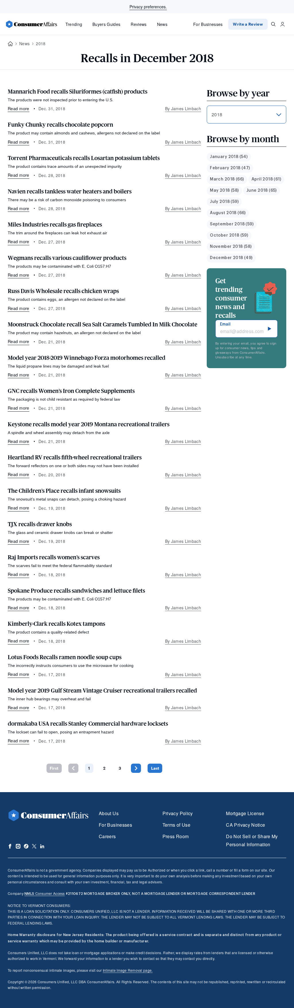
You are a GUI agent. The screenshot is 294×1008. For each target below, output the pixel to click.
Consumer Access (44, 893)
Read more (18, 108)
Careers (107, 836)
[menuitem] (229, 157)
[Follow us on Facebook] (10, 846)
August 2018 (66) (228, 213)
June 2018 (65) (261, 191)
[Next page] (136, 768)
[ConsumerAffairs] (31, 24)
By (183, 108)
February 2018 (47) (230, 168)
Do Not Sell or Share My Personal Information (252, 840)
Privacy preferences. (148, 6)
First (54, 768)
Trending (73, 24)
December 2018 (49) (231, 258)
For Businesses (208, 24)
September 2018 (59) (232, 224)
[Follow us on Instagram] (18, 846)
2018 (40, 43)
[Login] (282, 24)
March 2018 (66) (227, 179)
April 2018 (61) (266, 179)
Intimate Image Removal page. (128, 970)
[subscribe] (269, 328)
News (162, 24)
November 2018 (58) (231, 247)
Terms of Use (176, 824)
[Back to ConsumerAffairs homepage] (10, 44)
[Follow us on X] (34, 846)
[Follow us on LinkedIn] (42, 846)
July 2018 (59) (224, 202)
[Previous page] (73, 768)
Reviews (138, 24)
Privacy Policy (178, 813)
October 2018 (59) (229, 235)
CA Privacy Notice (245, 824)
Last (155, 768)
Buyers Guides (106, 24)
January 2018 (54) (228, 157)
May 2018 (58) (224, 191)
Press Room (176, 836)
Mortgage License (245, 813)
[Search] (273, 24)
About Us (109, 813)
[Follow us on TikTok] (26, 846)
